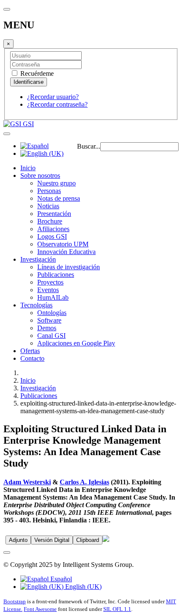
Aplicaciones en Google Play (76, 343)
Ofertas (30, 350)
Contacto (32, 358)
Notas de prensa (58, 198)
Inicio (28, 167)
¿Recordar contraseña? (57, 104)
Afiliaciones (53, 228)
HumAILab (53, 297)
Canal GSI (51, 335)
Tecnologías (36, 305)
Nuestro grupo (56, 183)
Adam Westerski (27, 482)
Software (49, 320)
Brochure (49, 221)
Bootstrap (14, 601)
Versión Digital (51, 540)
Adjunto (18, 540)
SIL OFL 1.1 (117, 609)
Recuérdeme (36, 73)
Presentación (54, 213)
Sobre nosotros (40, 175)
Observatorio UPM (62, 244)
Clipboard (87, 540)
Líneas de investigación (68, 267)
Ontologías (51, 312)
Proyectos (50, 282)
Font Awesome (40, 609)
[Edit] (105, 539)
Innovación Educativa (66, 251)
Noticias (48, 206)
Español (60, 579)
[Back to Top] (6, 552)
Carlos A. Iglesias (84, 482)
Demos (46, 327)
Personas (49, 190)
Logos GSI (52, 236)
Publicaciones (55, 274)
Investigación (38, 259)
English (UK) (82, 586)
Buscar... (88, 146)
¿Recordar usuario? (53, 96)
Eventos (48, 289)
